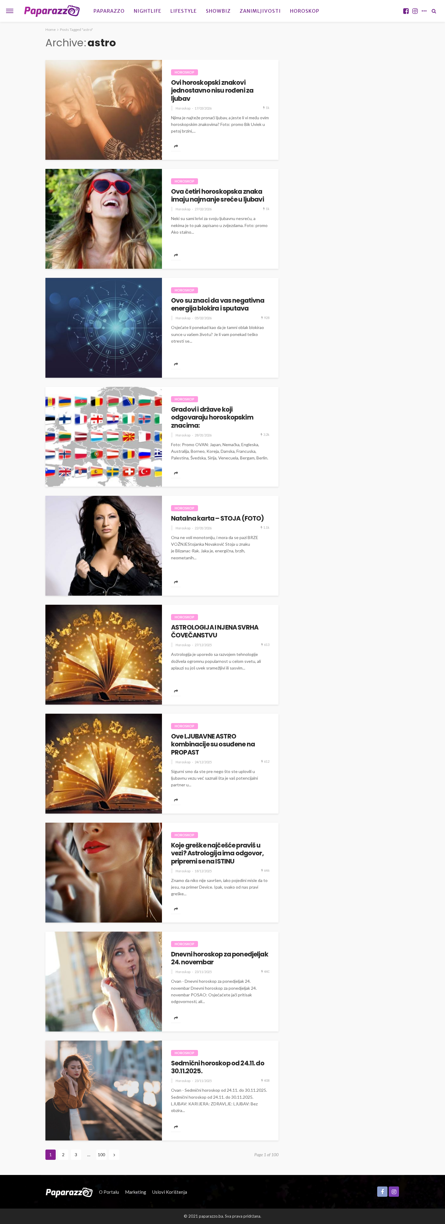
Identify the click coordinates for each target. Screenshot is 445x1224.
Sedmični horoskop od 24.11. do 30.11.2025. (217, 1067)
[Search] (434, 11)
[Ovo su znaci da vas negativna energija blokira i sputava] (103, 328)
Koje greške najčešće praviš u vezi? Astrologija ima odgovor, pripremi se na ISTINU (217, 853)
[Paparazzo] (69, 1192)
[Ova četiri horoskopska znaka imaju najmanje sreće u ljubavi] (103, 219)
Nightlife (147, 11)
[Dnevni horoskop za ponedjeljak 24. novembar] (103, 982)
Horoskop (304, 11)
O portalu (109, 1192)
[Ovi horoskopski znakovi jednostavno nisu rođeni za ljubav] (103, 110)
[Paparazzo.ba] (52, 11)
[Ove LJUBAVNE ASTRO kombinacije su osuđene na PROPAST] (103, 764)
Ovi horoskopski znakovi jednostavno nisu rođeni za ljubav (212, 91)
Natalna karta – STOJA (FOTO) (217, 518)
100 (101, 1154)
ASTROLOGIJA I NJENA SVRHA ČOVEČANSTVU (214, 632)
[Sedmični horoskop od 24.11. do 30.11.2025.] (103, 1090)
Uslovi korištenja (169, 1192)
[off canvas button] (9, 11)
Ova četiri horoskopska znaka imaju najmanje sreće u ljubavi (217, 196)
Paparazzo (109, 11)
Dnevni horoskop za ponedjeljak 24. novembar (219, 958)
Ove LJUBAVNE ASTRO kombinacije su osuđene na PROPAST (213, 744)
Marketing (135, 1192)
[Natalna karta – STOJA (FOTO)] (103, 546)
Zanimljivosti (260, 11)
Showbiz (218, 11)
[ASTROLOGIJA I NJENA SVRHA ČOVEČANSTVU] (103, 655)
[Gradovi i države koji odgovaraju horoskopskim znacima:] (103, 437)
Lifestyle (183, 11)
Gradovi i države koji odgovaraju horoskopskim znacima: (212, 417)
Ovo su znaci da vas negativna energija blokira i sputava (218, 305)
